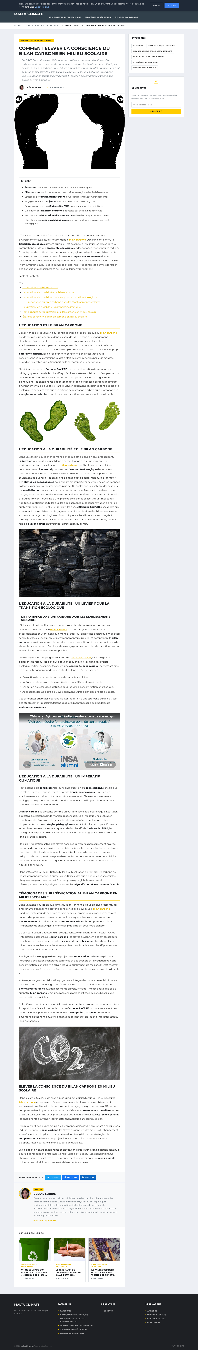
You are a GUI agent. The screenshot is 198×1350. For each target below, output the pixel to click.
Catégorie (138, 46)
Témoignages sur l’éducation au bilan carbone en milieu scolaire (59, 312)
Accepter (171, 5)
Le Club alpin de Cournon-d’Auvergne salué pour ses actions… (68, 1274)
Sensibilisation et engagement (42, 26)
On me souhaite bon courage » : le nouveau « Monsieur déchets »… (34, 1272)
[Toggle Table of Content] (21, 283)
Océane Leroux (44, 1194)
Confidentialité (156, 1319)
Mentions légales (156, 1315)
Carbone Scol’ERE (81, 657)
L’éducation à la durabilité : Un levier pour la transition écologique (60, 297)
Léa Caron (29, 1279)
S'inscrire (156, 111)
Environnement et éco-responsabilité (152, 51)
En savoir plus (42, 7)
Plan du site (153, 1323)
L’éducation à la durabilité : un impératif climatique (51, 307)
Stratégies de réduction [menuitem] (98, 17)
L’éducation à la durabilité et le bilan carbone (48, 292)
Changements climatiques (161, 46)
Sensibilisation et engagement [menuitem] (65, 17)
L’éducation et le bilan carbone (40, 287)
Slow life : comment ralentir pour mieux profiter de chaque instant (103, 1274)
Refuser (156, 5)
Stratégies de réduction (145, 62)
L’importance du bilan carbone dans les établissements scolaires (63, 302)
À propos (152, 1311)
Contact (108, 1311)
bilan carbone (77, 239)
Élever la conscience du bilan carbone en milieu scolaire (54, 316)
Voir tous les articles (44, 1221)
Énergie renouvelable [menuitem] (126, 17)
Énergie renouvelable (144, 68)
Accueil (18, 26)
